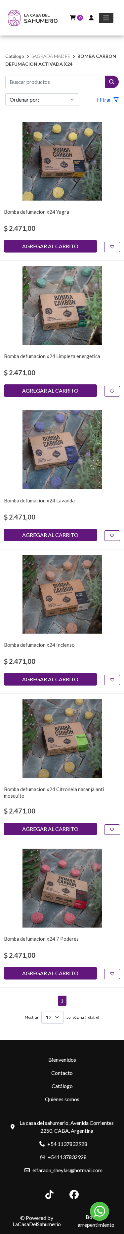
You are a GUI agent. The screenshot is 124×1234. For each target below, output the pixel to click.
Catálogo (14, 56)
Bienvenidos (62, 1059)
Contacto (62, 1073)
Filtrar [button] (104, 99)
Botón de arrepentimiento (96, 1221)
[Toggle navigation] (106, 18)
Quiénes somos (62, 1099)
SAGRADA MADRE (50, 56)
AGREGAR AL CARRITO (50, 246)
